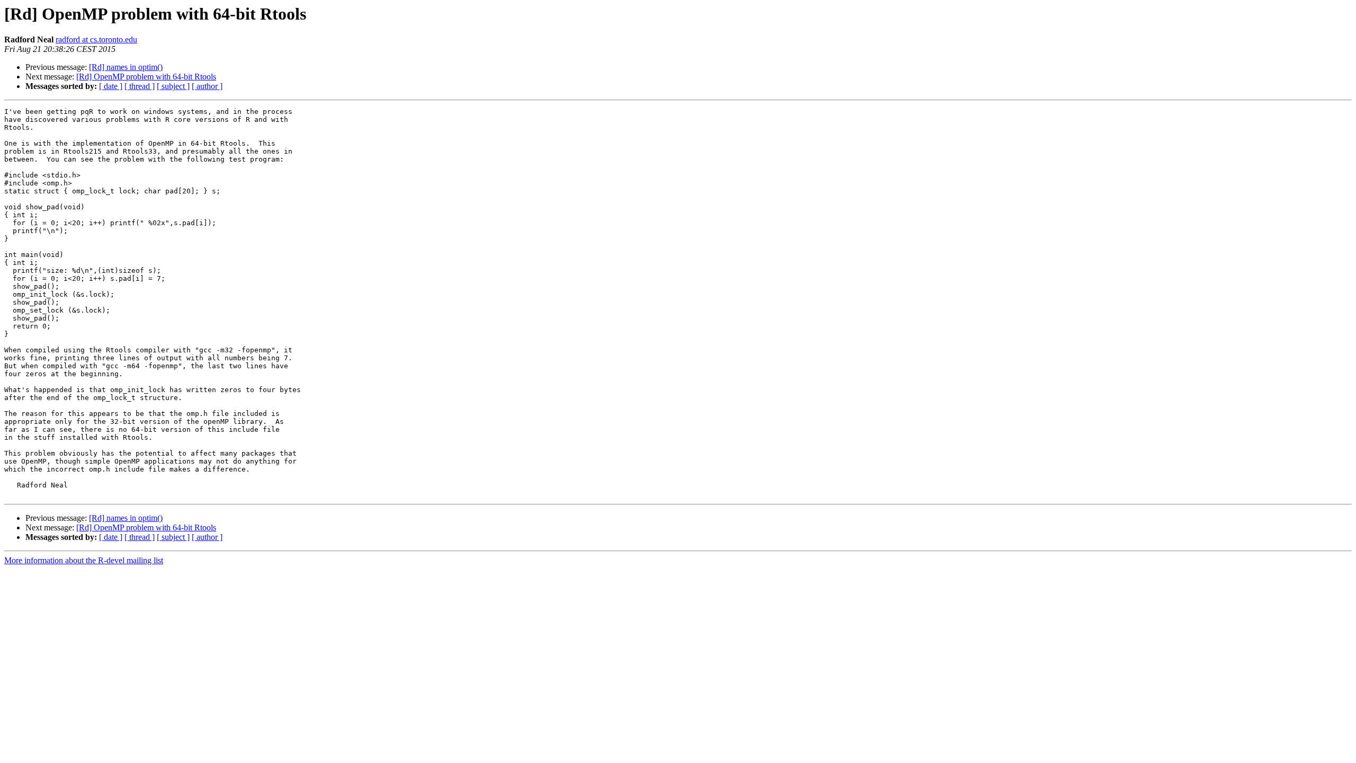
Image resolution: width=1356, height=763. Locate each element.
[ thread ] (139, 86)
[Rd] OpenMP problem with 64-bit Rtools (146, 76)
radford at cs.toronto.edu (96, 39)
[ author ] (207, 86)
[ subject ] (173, 86)
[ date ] (110, 86)
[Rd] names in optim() (126, 67)
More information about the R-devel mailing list (83, 560)
